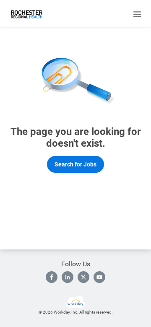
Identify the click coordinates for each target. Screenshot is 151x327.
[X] (83, 277)
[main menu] (137, 14)
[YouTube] (99, 277)
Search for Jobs (75, 164)
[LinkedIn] (67, 277)
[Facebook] (51, 277)
